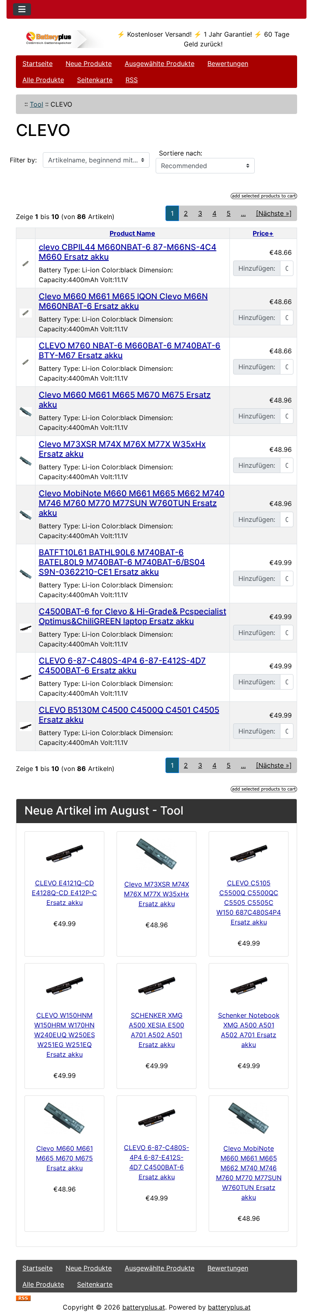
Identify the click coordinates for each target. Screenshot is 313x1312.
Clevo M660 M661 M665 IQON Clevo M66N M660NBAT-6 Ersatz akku (123, 301)
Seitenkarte (94, 80)
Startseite (37, 63)
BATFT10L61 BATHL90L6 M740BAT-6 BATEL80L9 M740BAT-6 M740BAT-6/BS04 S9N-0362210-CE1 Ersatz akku (122, 562)
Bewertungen (227, 63)
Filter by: (23, 160)
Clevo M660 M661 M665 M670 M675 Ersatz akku (64, 1158)
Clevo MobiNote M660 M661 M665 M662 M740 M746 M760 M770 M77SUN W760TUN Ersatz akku (132, 503)
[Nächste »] (274, 213)
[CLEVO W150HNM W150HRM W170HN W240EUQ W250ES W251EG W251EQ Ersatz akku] (64, 985)
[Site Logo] (63, 39)
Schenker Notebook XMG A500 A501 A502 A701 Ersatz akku (249, 1030)
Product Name (132, 233)
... (243, 213)
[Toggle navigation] (22, 9)
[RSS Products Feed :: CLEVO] (23, 1297)
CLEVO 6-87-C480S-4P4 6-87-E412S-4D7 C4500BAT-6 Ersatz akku (122, 665)
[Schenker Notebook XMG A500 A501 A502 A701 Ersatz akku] (249, 985)
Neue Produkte (89, 63)
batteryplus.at (143, 1307)
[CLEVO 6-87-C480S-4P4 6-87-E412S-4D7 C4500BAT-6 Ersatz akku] (26, 677)
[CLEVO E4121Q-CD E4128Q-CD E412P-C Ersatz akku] (64, 853)
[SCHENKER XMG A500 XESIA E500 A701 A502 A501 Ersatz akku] (156, 985)
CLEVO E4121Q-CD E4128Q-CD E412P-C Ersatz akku (64, 893)
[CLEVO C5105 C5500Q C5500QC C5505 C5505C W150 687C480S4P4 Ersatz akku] (249, 853)
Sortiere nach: (180, 153)
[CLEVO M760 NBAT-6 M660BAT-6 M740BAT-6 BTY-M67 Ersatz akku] (26, 362)
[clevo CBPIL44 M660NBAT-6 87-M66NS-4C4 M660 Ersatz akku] (26, 263)
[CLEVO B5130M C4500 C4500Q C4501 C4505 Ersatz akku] (26, 726)
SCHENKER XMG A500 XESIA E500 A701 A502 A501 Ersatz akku (156, 1030)
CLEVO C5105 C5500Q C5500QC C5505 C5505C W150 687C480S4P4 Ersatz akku (248, 902)
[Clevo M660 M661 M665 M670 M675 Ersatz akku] (26, 411)
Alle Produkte (43, 80)
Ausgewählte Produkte (159, 63)
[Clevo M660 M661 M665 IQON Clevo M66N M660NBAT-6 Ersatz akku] (26, 313)
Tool (36, 104)
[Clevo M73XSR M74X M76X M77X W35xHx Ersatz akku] (26, 460)
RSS (132, 80)
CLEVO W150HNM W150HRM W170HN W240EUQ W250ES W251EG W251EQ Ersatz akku (64, 1034)
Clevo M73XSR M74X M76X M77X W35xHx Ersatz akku (156, 894)
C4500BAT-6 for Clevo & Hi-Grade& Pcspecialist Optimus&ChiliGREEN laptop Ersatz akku (132, 616)
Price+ (263, 233)
